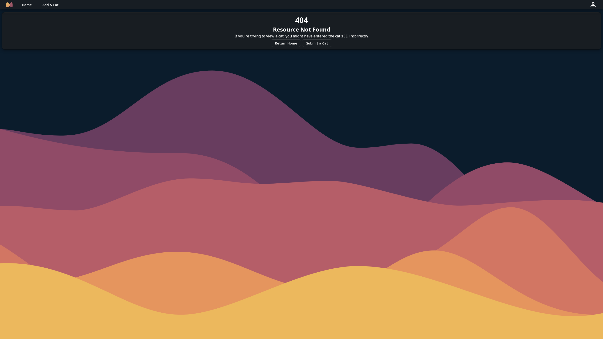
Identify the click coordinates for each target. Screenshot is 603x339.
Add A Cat (50, 5)
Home (27, 5)
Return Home (286, 43)
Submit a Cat (317, 43)
